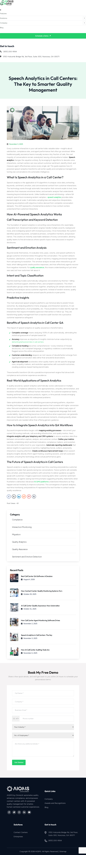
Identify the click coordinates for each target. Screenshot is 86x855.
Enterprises (18, 836)
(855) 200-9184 (10, 51)
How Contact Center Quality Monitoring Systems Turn (41, 591)
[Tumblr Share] (34, 496)
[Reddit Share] (24, 496)
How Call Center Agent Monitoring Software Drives (40, 620)
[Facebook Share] (9, 496)
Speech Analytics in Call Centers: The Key (36, 635)
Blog (1, 28)
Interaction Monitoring (22, 527)
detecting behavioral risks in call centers (28, 342)
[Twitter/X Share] (14, 496)
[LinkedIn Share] (19, 496)
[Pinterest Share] (29, 496)
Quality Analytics (19, 542)
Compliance (17, 519)
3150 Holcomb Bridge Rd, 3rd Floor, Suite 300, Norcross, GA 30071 (31, 56)
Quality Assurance (19, 549)
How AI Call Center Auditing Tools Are (35, 650)
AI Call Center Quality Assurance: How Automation (40, 605)
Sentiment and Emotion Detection (27, 556)
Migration (16, 534)
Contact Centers (21, 832)
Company (3, 23)
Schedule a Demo (42, 36)
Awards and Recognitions (55, 803)
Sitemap (62, 851)
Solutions (3, 18)
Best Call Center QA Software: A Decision (36, 576)
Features (3, 14)
